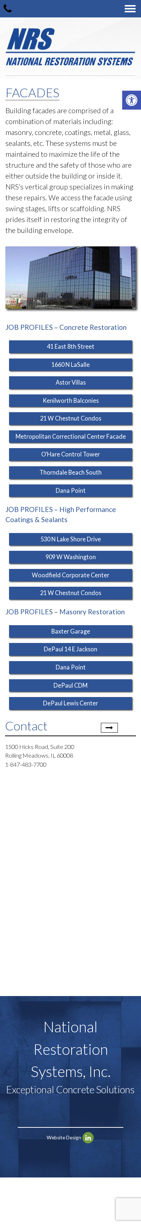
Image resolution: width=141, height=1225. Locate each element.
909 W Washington (71, 556)
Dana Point (71, 490)
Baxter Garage (70, 631)
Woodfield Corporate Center (70, 574)
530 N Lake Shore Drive (70, 539)
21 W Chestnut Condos (70, 418)
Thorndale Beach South (70, 472)
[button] (131, 100)
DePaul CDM (70, 685)
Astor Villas (71, 382)
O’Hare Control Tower (70, 454)
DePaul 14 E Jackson (70, 649)
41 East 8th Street (70, 346)
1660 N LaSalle (70, 364)
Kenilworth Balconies (71, 400)
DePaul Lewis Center (70, 703)
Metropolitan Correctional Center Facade (71, 436)
